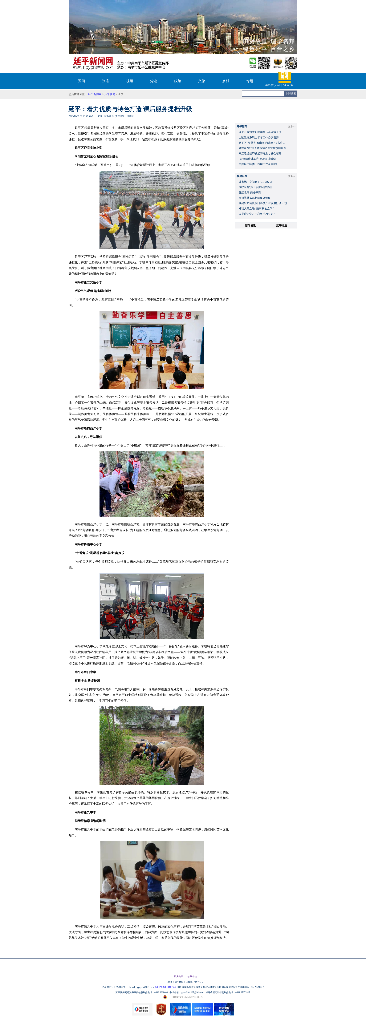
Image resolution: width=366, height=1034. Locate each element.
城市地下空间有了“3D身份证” (256, 181)
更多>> (291, 126)
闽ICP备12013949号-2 (166, 987)
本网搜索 (290, 93)
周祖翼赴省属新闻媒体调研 (255, 197)
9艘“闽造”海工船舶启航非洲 (255, 187)
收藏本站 (192, 976)
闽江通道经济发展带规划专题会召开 (260, 153)
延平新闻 (109, 94)
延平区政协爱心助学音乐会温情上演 (260, 132)
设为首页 (178, 976)
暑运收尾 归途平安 (250, 192)
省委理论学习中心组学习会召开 (257, 213)
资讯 (105, 81)
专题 (249, 81)
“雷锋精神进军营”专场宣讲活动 (257, 158)
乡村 (225, 81)
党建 (153, 81)
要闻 (81, 81)
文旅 (201, 81)
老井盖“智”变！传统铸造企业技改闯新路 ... (264, 148)
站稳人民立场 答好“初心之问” (256, 208)
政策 (177, 81)
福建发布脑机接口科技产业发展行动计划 (263, 203)
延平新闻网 (94, 94)
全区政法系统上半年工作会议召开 (259, 137)
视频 (129, 81)
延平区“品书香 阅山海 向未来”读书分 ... (262, 142)
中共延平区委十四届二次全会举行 (259, 164)
